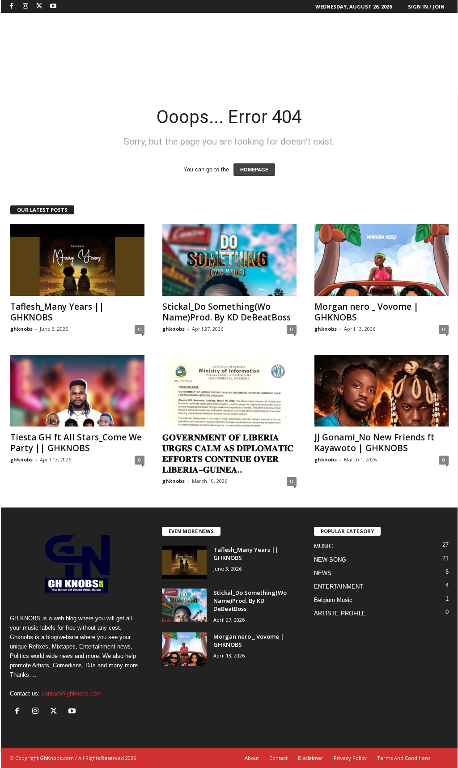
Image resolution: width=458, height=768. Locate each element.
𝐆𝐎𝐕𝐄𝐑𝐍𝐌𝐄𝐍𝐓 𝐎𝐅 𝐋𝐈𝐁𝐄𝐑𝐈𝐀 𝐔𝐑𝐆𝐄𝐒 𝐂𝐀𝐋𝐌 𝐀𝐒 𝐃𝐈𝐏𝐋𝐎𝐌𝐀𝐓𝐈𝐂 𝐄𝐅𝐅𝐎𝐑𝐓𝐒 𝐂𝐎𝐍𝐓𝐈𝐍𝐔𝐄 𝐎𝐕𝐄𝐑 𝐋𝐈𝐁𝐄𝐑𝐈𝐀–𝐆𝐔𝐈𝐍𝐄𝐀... (227, 453)
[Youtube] (53, 6)
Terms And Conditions (403, 758)
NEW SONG (330, 559)
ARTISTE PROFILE (340, 613)
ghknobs (21, 328)
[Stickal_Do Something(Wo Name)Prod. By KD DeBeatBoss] (229, 260)
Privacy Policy (350, 758)
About (252, 758)
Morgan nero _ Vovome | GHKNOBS (366, 312)
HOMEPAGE (254, 169)
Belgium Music (333, 600)
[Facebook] (11, 6)
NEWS (322, 573)
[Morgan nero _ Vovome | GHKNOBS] (381, 260)
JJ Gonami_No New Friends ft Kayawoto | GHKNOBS (374, 442)
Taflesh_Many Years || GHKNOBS (57, 312)
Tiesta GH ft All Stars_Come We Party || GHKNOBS (76, 442)
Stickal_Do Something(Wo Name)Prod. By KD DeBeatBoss (226, 312)
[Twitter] (39, 6)
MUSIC (323, 546)
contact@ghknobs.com (72, 693)
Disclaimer (310, 758)
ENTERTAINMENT (338, 586)
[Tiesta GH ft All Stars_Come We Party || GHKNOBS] (77, 391)
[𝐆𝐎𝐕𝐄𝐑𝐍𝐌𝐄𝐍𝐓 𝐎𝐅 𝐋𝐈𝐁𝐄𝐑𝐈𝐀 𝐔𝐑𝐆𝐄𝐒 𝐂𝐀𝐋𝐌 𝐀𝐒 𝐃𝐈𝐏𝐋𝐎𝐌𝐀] (229, 391)
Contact (278, 758)
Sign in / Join (426, 6)
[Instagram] (25, 6)
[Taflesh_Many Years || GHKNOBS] (77, 260)
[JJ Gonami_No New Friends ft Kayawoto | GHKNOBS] (381, 391)
